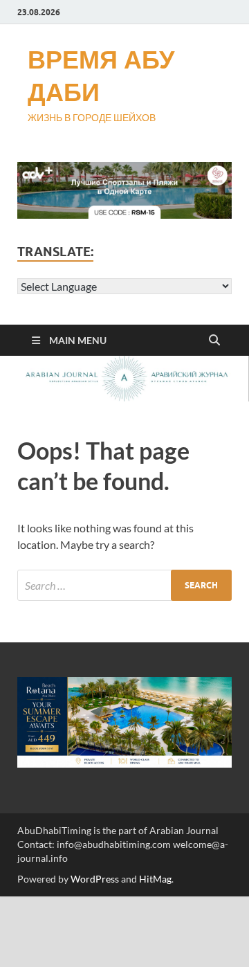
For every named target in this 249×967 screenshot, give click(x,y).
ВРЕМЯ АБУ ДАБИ (101, 75)
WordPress (95, 879)
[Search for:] (124, 585)
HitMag (155, 879)
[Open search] (214, 340)
